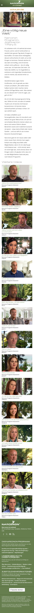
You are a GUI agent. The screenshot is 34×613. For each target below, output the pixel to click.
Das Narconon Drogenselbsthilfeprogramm (14, 548)
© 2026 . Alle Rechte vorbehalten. (14, 596)
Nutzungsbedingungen (20, 597)
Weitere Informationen (9, 578)
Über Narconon (6, 564)
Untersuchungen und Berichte (11, 568)
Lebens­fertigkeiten (7, 552)
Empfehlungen (19, 552)
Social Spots (13, 584)
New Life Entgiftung (22, 550)
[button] (17, 590)
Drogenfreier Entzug (8, 550)
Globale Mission (16, 564)
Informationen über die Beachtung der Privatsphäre (13, 599)
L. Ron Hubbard (25, 568)
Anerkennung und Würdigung (16, 566)
